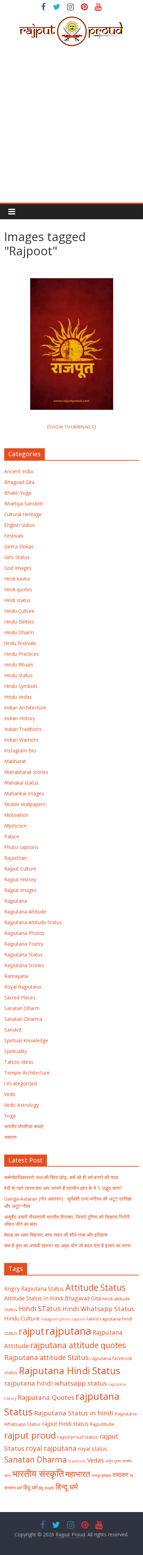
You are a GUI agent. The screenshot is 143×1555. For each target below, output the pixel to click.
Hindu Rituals (18, 664)
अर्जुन (109, 1461)
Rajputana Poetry (23, 943)
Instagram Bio (20, 750)
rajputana (68, 1331)
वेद (132, 1475)
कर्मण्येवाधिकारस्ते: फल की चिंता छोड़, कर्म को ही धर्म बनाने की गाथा (61, 1177)
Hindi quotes (18, 589)
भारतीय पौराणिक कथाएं (23, 1126)
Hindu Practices (21, 654)
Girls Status (17, 557)
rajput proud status (77, 1437)
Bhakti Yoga (17, 492)
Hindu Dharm (19, 632)
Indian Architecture (25, 707)
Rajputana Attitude (25, 911)
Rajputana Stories (24, 965)
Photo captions (21, 847)
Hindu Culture (19, 611)
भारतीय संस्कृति (38, 1473)
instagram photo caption (63, 1319)
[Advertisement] (71, 127)
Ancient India (18, 471)
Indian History (19, 718)
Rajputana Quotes (46, 1397)
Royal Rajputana (22, 986)
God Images (18, 568)
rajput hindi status (65, 1424)
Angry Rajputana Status (34, 1288)
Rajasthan (15, 858)
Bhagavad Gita (83, 1298)
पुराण (117, 1461)
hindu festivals (20, 643)
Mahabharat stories (26, 772)
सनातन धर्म (13, 1488)
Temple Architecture (27, 1072)
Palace (11, 836)
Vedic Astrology (21, 1105)
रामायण (10, 1137)
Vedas (95, 1460)
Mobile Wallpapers (24, 804)
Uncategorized (20, 1083)
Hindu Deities (19, 621)
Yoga (10, 1115)
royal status (92, 1448)
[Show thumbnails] (71, 427)
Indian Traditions (23, 729)
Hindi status (17, 600)
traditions (77, 1461)
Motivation (16, 815)
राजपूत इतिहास (101, 1475)
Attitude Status (95, 1287)
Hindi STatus (40, 1308)
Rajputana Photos (24, 933)
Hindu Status (18, 675)
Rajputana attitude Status (46, 1357)
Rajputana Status (23, 954)
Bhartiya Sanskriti (23, 503)
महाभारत (77, 1473)
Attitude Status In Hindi (34, 1298)
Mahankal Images (24, 793)
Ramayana (16, 976)
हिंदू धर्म (30, 1487)
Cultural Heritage (23, 514)
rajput (31, 1331)
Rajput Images (20, 890)
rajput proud (30, 1435)
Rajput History (20, 879)
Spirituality (15, 1051)
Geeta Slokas (19, 546)
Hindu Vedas (18, 696)
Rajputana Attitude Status (33, 922)
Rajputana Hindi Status (69, 1370)
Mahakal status (21, 782)
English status (19, 525)
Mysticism (15, 825)
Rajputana (15, 901)
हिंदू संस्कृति (46, 1488)
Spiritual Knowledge (26, 1040)
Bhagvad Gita (19, 482)
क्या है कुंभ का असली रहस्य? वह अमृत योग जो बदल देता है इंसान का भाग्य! (67, 1245)
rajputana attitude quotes (78, 1345)
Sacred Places (19, 997)
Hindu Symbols (20, 686)
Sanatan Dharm (22, 1008)
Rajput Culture (20, 868)
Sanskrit (13, 1029)
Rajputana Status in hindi (73, 1412)
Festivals (14, 535)
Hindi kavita (17, 578)
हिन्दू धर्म (67, 1487)
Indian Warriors (21, 739)
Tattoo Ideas (18, 1062)
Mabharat (15, 761)
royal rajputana (51, 1448)
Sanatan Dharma (23, 1019)
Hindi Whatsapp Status (98, 1308)
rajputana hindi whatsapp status (55, 1383)
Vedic (10, 1094)
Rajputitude (102, 1424)
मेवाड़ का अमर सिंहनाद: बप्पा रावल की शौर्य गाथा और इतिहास (55, 1234)
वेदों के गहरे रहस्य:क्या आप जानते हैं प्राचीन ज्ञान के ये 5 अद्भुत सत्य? (63, 1188)
